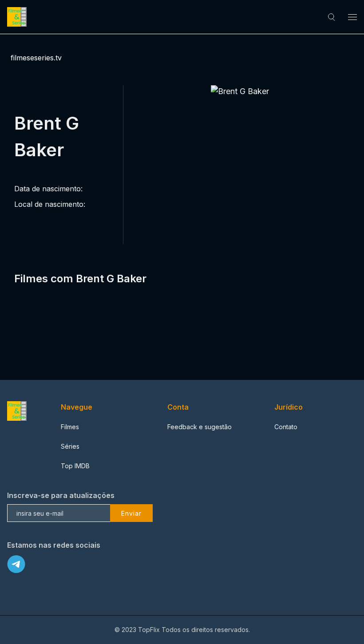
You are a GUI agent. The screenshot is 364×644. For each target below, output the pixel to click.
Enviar (131, 513)
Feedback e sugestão (199, 427)
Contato (285, 427)
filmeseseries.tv (36, 57)
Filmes (70, 427)
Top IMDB (75, 466)
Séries (70, 446)
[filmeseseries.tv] (18, 17)
